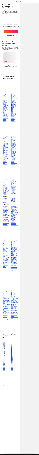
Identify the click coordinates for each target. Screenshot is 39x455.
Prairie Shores (13, 165)
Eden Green (4, 120)
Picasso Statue (5, 245)
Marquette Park (13, 149)
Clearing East (13, 110)
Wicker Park (5, 193)
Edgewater (4, 122)
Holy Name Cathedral (14, 239)
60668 (4, 368)
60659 (12, 365)
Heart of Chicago (5, 135)
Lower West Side (5, 118)
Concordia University (14, 308)
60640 (12, 357)
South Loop (13, 180)
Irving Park (4, 89)
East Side (12, 118)
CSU (3, 293)
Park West (4, 161)
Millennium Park (13, 193)
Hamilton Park (5, 134)
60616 (12, 346)
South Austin (5, 177)
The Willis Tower (13, 209)
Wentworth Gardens (14, 186)
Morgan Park (13, 94)
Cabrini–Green (13, 104)
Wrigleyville (13, 192)
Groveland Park (13, 133)
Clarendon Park (5, 110)
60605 (4, 341)
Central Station (5, 107)
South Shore (5, 139)
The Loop (12, 147)
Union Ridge (5, 184)
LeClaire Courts (5, 144)
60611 (4, 344)
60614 (12, 345)
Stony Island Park (14, 181)
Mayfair (4, 151)
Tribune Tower (5, 239)
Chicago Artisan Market (6, 259)
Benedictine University (6, 301)
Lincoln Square (13, 97)
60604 (12, 340)
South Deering (13, 178)
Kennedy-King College (6, 304)
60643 (4, 359)
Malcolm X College (6, 331)
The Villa (4, 185)
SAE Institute (13, 333)
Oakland (12, 156)
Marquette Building (6, 221)
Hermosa (4, 91)
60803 (4, 381)
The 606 (12, 243)
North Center (13, 155)
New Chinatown (5, 154)
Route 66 (4, 250)
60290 (12, 385)
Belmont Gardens (13, 90)
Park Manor (13, 160)
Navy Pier (4, 207)
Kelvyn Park (5, 140)
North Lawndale (13, 114)
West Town (13, 119)
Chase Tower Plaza (5, 251)
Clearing (12, 109)
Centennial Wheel (5, 246)
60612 (12, 344)
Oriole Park (13, 159)
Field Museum (5, 262)
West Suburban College (6, 333)
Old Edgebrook (13, 157)
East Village (4, 119)
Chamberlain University (6, 334)
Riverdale (12, 120)
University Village (14, 184)
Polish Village (5, 164)
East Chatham (13, 115)
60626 (12, 351)
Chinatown (13, 108)
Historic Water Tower (14, 247)
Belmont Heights (13, 91)
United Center (13, 237)
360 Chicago (13, 219)
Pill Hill (12, 162)
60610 (12, 343)
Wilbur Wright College (6, 329)
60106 (4, 384)
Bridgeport (13, 99)
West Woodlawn (5, 191)
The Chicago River (5, 206)
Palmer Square (5, 160)
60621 (4, 349)
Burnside (4, 104)
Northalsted (4, 96)
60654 (12, 363)
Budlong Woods (13, 102)
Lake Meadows (13, 143)
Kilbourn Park (13, 142)
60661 (12, 366)
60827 (12, 382)
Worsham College (14, 334)
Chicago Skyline (5, 237)
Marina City (4, 249)
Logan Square (5, 102)
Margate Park (5, 149)
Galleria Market (5, 258)
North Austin (5, 155)
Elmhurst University (14, 310)
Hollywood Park (5, 136)
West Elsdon (5, 189)
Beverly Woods (5, 94)
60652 (12, 362)
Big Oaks (4, 95)
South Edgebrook (13, 179)
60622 (12, 349)
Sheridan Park (13, 175)
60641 (4, 358)
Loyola (4, 148)
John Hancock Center (6, 253)
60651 (4, 362)
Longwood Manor (5, 147)
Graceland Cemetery (14, 249)
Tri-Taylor (4, 183)
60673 (12, 369)
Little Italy (4, 146)
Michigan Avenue (13, 265)
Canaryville (4, 106)
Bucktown (12, 101)
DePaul (4, 286)
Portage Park (13, 164)
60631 (12, 353)
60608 (12, 342)
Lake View (13, 96)
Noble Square (13, 154)
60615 (4, 346)
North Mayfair (5, 156)
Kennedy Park (13, 140)
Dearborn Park (5, 114)
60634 (4, 355)
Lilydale (4, 145)
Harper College (5, 317)
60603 (4, 340)
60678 (12, 371)
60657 (4, 365)
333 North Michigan (14, 214)
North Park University (6, 291)
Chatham (12, 107)
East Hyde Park (13, 116)
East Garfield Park (5, 116)
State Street (13, 269)
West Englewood (13, 189)
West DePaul (13, 188)
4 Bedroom (13, 199)
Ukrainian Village (14, 183)
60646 (12, 360)
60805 (4, 382)
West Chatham (13, 187)
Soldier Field (5, 247)
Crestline (4, 113)
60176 (4, 385)
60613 (4, 345)
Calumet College (5, 315)
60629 (12, 352)
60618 (12, 347)
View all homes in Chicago (10, 31)
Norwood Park (13, 95)
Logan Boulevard (13, 270)
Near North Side (5, 105)
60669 (12, 368)
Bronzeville (13, 100)
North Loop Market (6, 257)
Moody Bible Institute (6, 300)
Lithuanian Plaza (13, 145)
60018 (12, 383)
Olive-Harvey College (6, 298)
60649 (12, 361)
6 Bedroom (13, 200)
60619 (4, 348)
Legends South (13, 144)
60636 (12, 355)
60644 (12, 359)
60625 (4, 351)
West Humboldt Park (6, 190)
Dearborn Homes (13, 113)
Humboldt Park (13, 137)
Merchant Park (13, 152)
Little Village (13, 146)
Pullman (4, 112)
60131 (12, 384)
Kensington (4, 141)
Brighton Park (5, 100)
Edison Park (13, 122)
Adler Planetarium (5, 260)
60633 (12, 354)
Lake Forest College (14, 301)
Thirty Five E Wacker (6, 220)
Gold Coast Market (14, 257)
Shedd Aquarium (13, 262)
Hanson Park (13, 134)
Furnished (4, 202)
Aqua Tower (13, 250)
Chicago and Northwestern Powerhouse (5, 230)
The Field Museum (5, 214)
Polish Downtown (14, 163)
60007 (4, 383)
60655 (4, 364)
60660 (4, 366)
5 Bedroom (4, 200)
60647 (4, 361)
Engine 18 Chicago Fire (6, 244)
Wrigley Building (5, 240)
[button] (38, 1)
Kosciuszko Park (5, 143)
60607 (4, 342)
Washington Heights (14, 98)
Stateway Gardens (5, 181)
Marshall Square (5, 150)
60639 (4, 357)
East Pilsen (13, 117)
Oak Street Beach (5, 219)
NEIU (12, 287)
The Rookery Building (6, 238)
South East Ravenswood (6, 179)
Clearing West (5, 111)
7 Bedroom (4, 201)
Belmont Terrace (13, 92)
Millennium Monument (14, 225)
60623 (4, 350)
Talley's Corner (13, 182)
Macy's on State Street (6, 243)
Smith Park (13, 176)
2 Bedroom (13, 198)
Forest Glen (13, 121)
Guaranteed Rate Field (14, 240)
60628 (4, 352)
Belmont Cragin (5, 90)
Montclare (4, 153)
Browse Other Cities (10, 35)
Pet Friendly (13, 201)
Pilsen (4, 163)
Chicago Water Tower (6, 209)
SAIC (4, 294)
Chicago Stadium (13, 259)
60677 (4, 371)
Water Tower (13, 220)
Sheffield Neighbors (6, 175)
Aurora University (14, 335)
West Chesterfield (5, 188)
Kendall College (13, 300)
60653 (4, 363)
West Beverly (5, 187)
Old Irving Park (5, 158)
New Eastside (13, 153)
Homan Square (5, 137)
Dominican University (14, 302)
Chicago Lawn (5, 108)
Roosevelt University (14, 296)
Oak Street (4, 267)
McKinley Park (13, 151)
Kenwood (12, 141)
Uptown (12, 103)
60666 (12, 367)
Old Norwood (13, 158)
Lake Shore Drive (5, 269)
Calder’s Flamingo (14, 248)
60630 (4, 353)
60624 (12, 350)
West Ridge (13, 191)
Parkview (12, 161)
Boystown (12, 246)
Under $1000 (5, 198)
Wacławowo (4, 186)
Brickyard (4, 99)
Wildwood (4, 192)
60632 (4, 354)
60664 (4, 367)
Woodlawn (12, 190)
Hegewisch (13, 135)
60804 (12, 381)
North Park (13, 136)
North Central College (14, 312)
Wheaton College (13, 293)
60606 (12, 341)
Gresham (4, 133)
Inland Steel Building (6, 215)
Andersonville (5, 194)
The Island (4, 138)
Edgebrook (4, 121)
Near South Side (13, 106)
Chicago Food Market (14, 255)
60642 (12, 358)
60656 (12, 364)
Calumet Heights (13, 105)
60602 (12, 339)
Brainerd (4, 98)
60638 (12, 356)
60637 (4, 356)
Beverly (4, 93)
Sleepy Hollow (5, 176)
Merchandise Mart (5, 248)
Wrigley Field (5, 212)
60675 (12, 370)
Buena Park (4, 103)
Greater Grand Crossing (6, 132)
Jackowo (12, 138)
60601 (4, 339)
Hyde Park (4, 117)
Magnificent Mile (13, 148)
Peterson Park (5, 162)
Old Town (4, 159)
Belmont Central (13, 89)
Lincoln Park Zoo (5, 217)
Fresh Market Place (14, 258)
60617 (4, 347)
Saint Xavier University (6, 312)
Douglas (4, 101)
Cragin (12, 112)
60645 (4, 360)
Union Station (5, 241)
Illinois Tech (13, 286)
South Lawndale (5, 180)
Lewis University (5, 306)
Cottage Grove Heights (14, 111)
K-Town (12, 139)
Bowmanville (5, 97)
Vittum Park (13, 185)
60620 (12, 348)
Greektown (13, 132)
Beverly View (13, 93)
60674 (4, 370)
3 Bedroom (4, 199)
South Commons (5, 178)
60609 (4, 343)
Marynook (12, 150)
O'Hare (4, 157)
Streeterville (4, 182)
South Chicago (13, 177)
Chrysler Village (5, 109)
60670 (4, 369)
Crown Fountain (13, 238)
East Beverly (5, 115)
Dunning (4, 92)
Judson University (5, 335)
